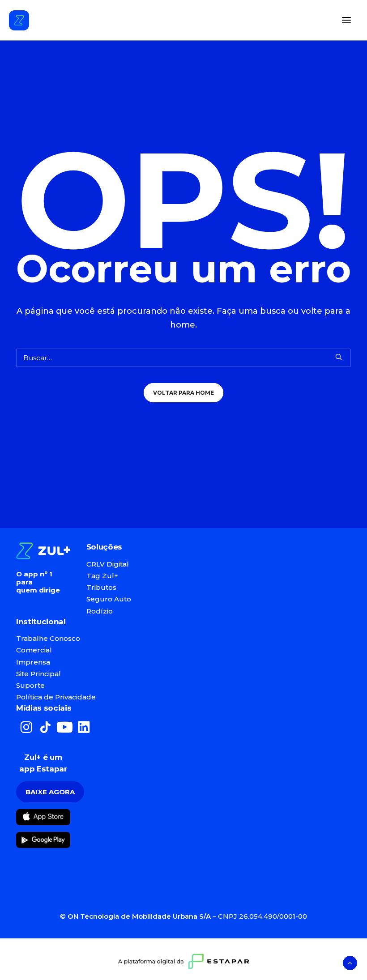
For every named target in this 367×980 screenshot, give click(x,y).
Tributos (101, 587)
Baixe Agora (50, 792)
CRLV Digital (107, 564)
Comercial (34, 650)
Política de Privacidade (56, 697)
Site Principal (38, 673)
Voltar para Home (183, 392)
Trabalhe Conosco (48, 638)
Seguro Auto (108, 599)
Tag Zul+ (102, 575)
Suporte (30, 685)
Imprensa (33, 662)
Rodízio (99, 611)
